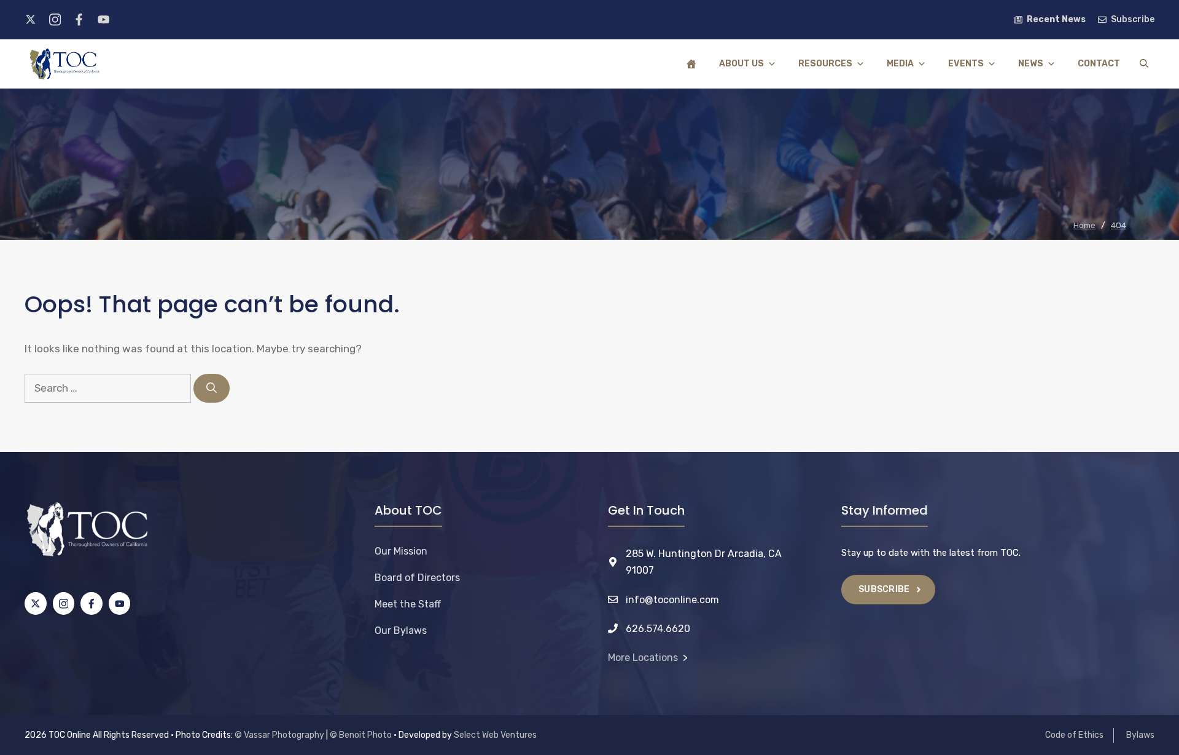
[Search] (211, 388)
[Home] (691, 64)
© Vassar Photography (279, 735)
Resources (825, 63)
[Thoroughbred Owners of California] (64, 64)
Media (900, 63)
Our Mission (401, 551)
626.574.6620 (658, 628)
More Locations (643, 657)
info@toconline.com (672, 600)
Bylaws (1140, 735)
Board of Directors (417, 577)
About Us (741, 63)
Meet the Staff (408, 604)
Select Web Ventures (495, 735)
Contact (1099, 63)
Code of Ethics (1074, 735)
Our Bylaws (401, 630)
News (1030, 63)
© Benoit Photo (361, 735)
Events (966, 63)
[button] (1144, 64)
